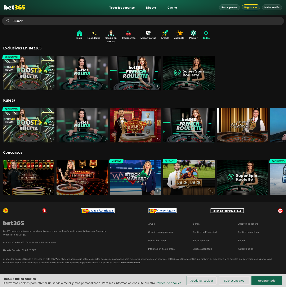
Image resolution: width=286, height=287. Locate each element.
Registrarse (251, 7)
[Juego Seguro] (98, 210)
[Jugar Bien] (162, 210)
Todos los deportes (122, 7)
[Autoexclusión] (44, 210)
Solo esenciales (234, 280)
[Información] (50, 86)
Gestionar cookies (202, 280)
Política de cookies (168, 283)
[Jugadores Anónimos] (5, 210)
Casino (172, 7)
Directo (151, 7)
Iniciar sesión (272, 7)
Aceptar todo (267, 280)
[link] (28, 73)
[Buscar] (8, 21)
